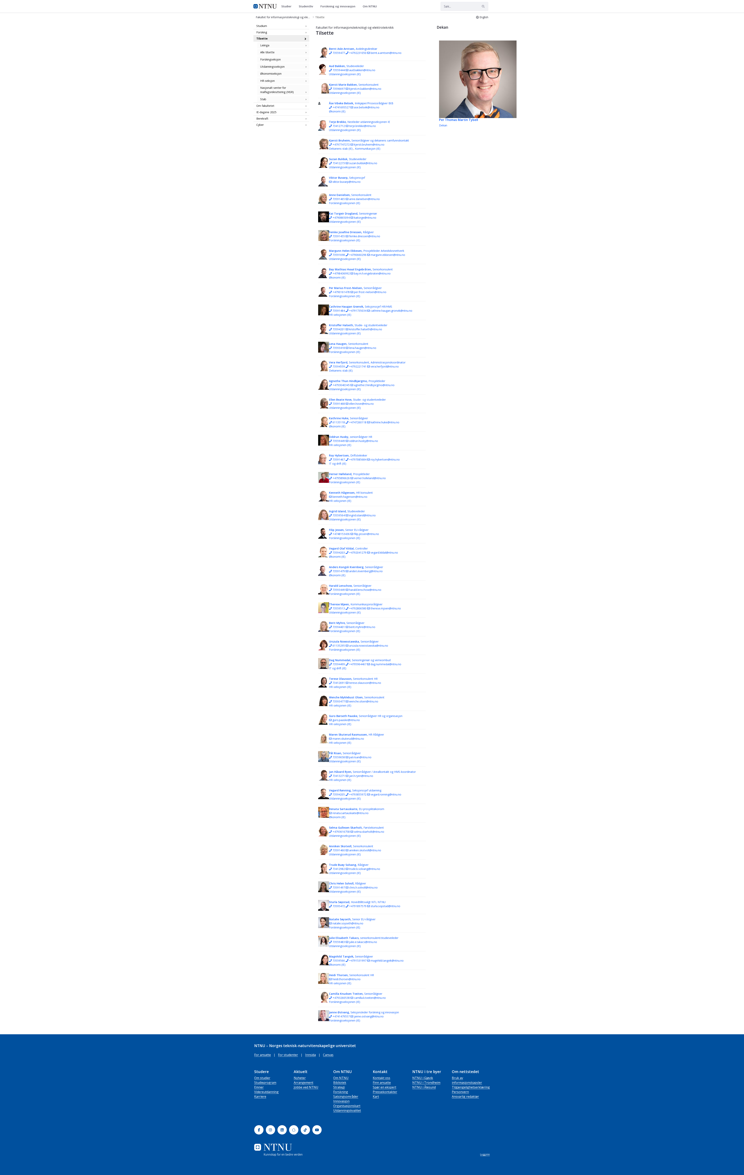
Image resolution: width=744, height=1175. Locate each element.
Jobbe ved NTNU (306, 1087)
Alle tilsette (267, 52)
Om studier (262, 1078)
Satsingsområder (345, 1096)
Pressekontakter (385, 1092)
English (484, 17)
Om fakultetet (265, 106)
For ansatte (262, 1055)
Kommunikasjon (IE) (367, 148)
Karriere (260, 1096)
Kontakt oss (381, 1078)
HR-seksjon (267, 81)
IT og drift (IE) (337, 463)
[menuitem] (288, 6)
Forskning (340, 1092)
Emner (259, 1087)
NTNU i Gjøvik (422, 1078)
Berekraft (262, 118)
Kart (376, 1096)
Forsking (261, 32)
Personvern (460, 1092)
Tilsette (262, 38)
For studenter (288, 1055)
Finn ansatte (382, 1082)
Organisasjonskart (346, 1106)
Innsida (310, 1055)
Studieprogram (265, 1082)
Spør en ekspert (384, 1087)
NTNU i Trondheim (426, 1082)
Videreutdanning (266, 1092)
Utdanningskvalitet (347, 1110)
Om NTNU (341, 1078)
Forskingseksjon (270, 59)
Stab (263, 99)
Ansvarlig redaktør (465, 1096)
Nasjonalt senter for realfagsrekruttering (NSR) (277, 90)
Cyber (260, 125)
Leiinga (264, 45)
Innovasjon (341, 1101)
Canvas (328, 1055)
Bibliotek (339, 1082)
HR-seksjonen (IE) (340, 315)
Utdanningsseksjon (272, 66)
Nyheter (300, 1078)
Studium (261, 26)
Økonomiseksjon (271, 73)
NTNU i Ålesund (424, 1087)
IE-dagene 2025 (266, 112)
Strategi (339, 1087)
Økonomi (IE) (337, 111)
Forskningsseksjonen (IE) (344, 203)
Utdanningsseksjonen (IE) (345, 74)
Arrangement (303, 1082)
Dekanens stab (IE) (341, 148)
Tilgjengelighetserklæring (471, 1087)
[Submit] (484, 6)
